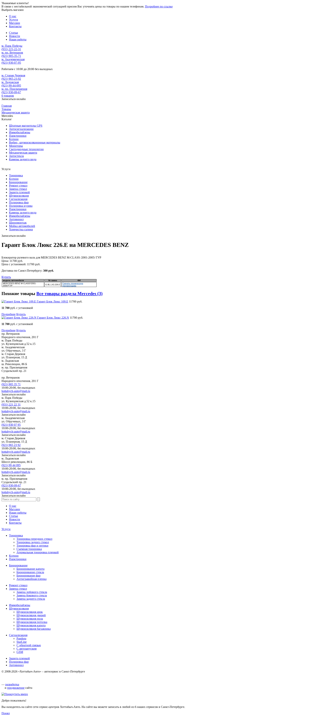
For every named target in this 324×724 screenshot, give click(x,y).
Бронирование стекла (30, 572)
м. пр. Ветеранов (12, 52)
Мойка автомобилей (22, 226)
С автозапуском (26, 648)
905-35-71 (11, 56)
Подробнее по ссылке (159, 6)
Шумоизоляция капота (31, 625)
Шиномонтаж (18, 222)
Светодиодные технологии (26, 149)
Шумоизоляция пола (29, 618)
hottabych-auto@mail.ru (16, 391)
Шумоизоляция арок (29, 611)
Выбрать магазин (13, 9)
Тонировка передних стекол (34, 538)
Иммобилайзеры (19, 132)
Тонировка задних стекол (32, 542)
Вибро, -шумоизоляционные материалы (34, 142)
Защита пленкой (19, 192)
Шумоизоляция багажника (33, 628)
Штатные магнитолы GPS (25, 125)
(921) (11, 384)
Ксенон (14, 139)
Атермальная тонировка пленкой (37, 552)
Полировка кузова (20, 205)
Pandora (21, 638)
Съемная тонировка (29, 549)
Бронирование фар (28, 575)
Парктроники (17, 135)
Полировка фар (19, 202)
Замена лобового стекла (31, 592)
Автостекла (16, 156)
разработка (12, 684)
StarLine (21, 641)
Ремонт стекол (18, 185)
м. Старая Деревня (13, 75)
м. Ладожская (10, 82)
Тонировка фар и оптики (32, 545)
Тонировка (16, 175)
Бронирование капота (30, 568)
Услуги (6, 529)
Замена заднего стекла (30, 598)
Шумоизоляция (19, 195)
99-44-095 (11, 85)
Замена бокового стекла (31, 595)
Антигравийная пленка (31, 579)
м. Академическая (13, 59)
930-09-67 (11, 92)
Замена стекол (18, 189)
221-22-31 (11, 49)
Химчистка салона (21, 229)
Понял (6, 713)
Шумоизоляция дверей (31, 615)
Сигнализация (18, 199)
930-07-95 (11, 62)
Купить (6, 277)
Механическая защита (23, 152)
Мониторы (16, 145)
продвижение (16, 687)
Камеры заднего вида (22, 159)
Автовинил (16, 219)
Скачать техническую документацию (72, 284)
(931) (11, 404)
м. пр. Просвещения (14, 88)
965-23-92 (11, 78)
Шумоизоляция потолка (31, 622)
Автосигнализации (21, 129)
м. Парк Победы (12, 45)
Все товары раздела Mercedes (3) (69, 293)
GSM (19, 652)
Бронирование (18, 182)
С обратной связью (28, 645)
